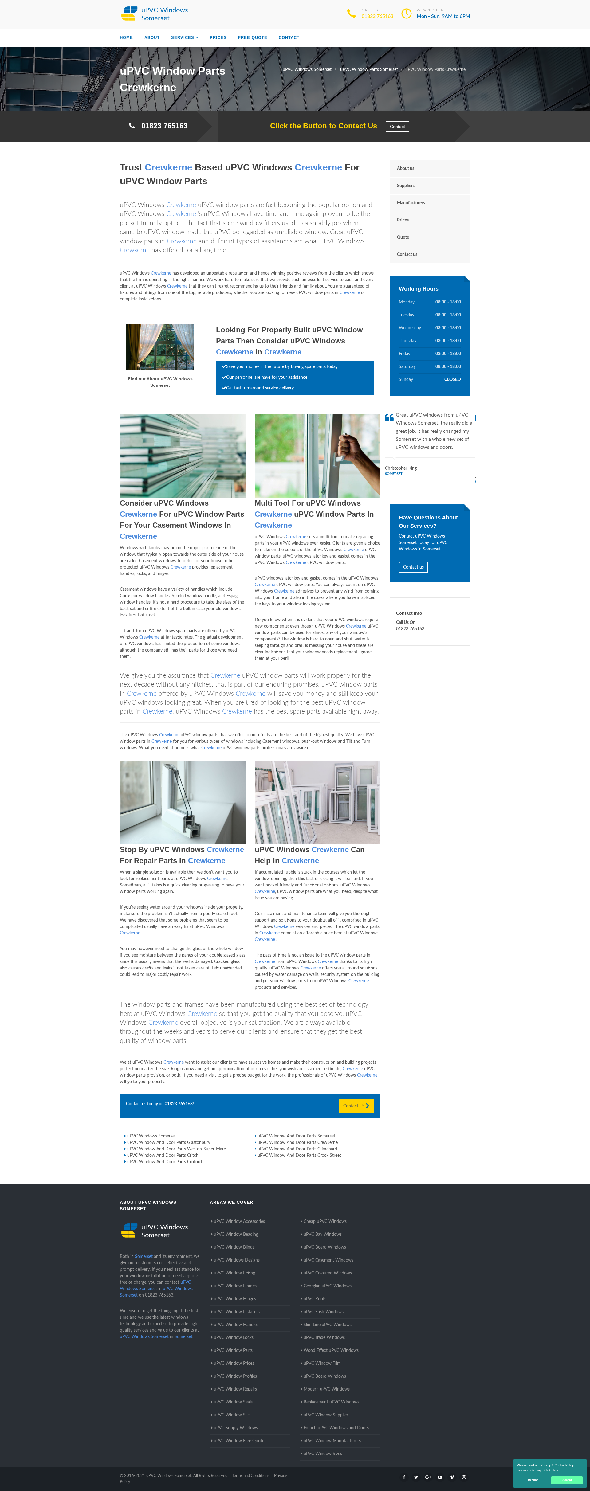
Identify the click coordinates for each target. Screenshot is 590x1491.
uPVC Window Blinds (234, 1247)
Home (126, 37)
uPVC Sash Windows (324, 1312)
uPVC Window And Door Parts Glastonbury (168, 1143)
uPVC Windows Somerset (151, 1136)
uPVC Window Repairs (235, 1389)
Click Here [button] (551, 1470)
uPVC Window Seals (233, 1402)
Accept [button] (567, 1479)
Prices (218, 37)
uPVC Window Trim (322, 1363)
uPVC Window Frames (235, 1286)
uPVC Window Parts (233, 1350)
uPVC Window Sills (232, 1415)
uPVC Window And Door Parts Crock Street (299, 1155)
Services (182, 37)
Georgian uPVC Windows (328, 1286)
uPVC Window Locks (234, 1338)
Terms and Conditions (250, 1476)
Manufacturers (411, 203)
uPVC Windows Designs (237, 1260)
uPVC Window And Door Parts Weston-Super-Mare (176, 1149)
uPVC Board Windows (325, 1247)
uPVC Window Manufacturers (332, 1441)
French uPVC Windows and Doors (336, 1428)
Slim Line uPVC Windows (328, 1325)
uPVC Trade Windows (324, 1338)
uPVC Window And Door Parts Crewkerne (298, 1143)
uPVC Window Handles (236, 1325)
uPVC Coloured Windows (328, 1273)
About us (405, 168)
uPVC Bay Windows (323, 1234)
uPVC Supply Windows (236, 1428)
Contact (289, 37)
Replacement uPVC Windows (331, 1402)
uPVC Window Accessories (239, 1221)
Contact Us (354, 1106)
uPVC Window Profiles (235, 1376)
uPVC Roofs (315, 1299)
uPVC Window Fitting (234, 1273)
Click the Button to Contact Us (320, 126)
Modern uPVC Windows (327, 1389)
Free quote (252, 37)
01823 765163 (377, 16)
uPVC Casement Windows (328, 1260)
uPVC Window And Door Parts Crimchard (297, 1149)
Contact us (407, 254)
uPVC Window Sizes (323, 1454)
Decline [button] (533, 1479)
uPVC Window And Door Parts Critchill (164, 1155)
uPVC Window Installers (237, 1312)
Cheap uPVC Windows (325, 1221)
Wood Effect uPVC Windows (331, 1350)
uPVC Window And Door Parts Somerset (296, 1136)
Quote (403, 237)
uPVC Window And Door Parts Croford (164, 1162)
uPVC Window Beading (236, 1234)
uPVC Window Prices (234, 1363)
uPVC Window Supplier (326, 1415)
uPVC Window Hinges (235, 1299)
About (152, 37)
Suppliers (406, 186)
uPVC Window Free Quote (239, 1441)
